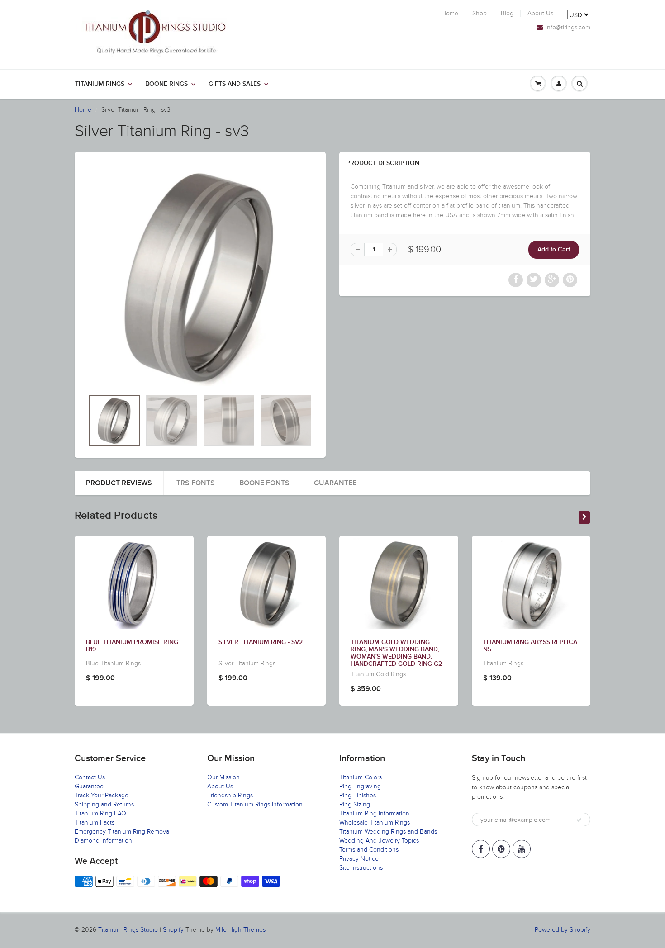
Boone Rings (166, 84)
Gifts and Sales (235, 84)
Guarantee (335, 483)
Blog (507, 13)
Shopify (173, 930)
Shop (479, 13)
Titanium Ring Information (374, 813)
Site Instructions (361, 868)
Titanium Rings (99, 84)
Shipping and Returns (104, 804)
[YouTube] (522, 849)
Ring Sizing (354, 804)
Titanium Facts (94, 822)
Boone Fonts (264, 483)
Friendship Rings (230, 795)
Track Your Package (101, 795)
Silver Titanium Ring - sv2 (260, 642)
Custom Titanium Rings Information (255, 804)
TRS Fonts (195, 483)
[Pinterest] (501, 849)
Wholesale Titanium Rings (374, 822)
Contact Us (90, 777)
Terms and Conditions (369, 849)
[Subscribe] (579, 820)
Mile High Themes (240, 930)
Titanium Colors (360, 777)
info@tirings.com (568, 27)
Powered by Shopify (562, 930)
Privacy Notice (359, 859)
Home (450, 13)
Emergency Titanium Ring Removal (123, 831)
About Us (540, 13)
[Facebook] (481, 849)
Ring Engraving (360, 786)
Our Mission (223, 777)
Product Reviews (119, 483)
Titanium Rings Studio (128, 930)
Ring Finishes (357, 795)
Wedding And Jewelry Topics (379, 840)
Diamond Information (103, 840)
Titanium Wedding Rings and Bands (388, 831)
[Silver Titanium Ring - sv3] (200, 275)
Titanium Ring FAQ (100, 813)
